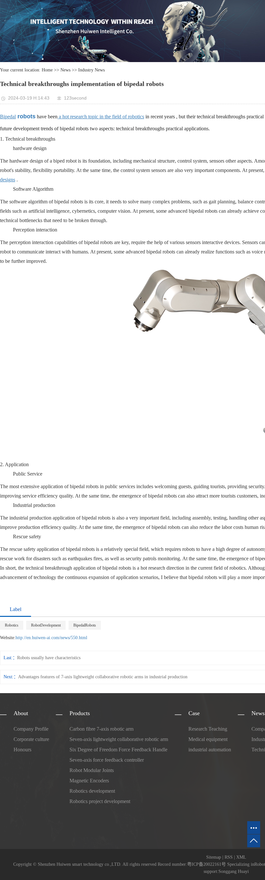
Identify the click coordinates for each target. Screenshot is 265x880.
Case (194, 713)
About (21, 713)
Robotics (11, 625)
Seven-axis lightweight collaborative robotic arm (118, 739)
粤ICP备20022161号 (206, 864)
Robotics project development (99, 801)
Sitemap (213, 857)
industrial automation (209, 749)
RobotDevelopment (46, 625)
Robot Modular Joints (91, 770)
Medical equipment (208, 739)
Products (79, 713)
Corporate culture (31, 739)
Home (47, 70)
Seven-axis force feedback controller (106, 760)
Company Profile (31, 729)
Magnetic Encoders (89, 780)
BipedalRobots (84, 625)
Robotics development (92, 791)
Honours (22, 749)
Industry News (91, 70)
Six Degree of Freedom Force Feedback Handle (118, 749)
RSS (229, 857)
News (65, 70)
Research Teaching (207, 729)
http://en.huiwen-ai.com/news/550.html (51, 637)
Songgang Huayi (233, 871)
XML (241, 857)
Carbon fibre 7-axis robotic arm (101, 729)
